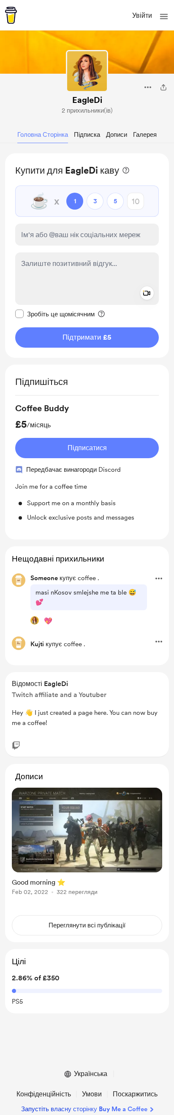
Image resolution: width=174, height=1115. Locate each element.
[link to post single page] (87, 843)
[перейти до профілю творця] (87, 71)
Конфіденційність (43, 1094)
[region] (87, 255)
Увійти (142, 15)
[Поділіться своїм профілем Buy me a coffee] (163, 87)
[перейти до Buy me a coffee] (11, 15)
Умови (92, 1094)
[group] (87, 462)
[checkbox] (55, 313)
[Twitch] (16, 745)
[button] (164, 16)
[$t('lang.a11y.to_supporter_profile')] (34, 620)
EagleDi (87, 100)
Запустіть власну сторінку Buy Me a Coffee (84, 1109)
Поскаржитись (135, 1094)
